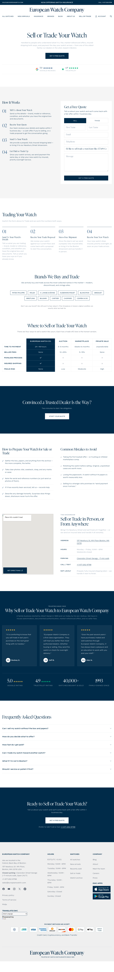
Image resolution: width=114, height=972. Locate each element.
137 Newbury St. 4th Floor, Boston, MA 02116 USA (13, 868)
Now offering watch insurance (57, 2)
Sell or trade (75, 873)
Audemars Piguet (67, 293)
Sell (75, 120)
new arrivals (24, 16)
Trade (97, 120)
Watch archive (76, 878)
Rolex (32, 293)
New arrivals (75, 864)
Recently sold (76, 869)
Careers (96, 873)
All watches (75, 860)
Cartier (55, 298)
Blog (95, 860)
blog (60, 16)
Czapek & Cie (82, 298)
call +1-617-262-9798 (105, 2)
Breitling (30, 298)
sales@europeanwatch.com (12, 2)
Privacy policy (8, 895)
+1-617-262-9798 (84, 565)
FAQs (4, 904)
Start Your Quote (57, 416)
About (95, 864)
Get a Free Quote (57, 56)
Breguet (98, 293)
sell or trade (85, 16)
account (102, 16)
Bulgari (43, 298)
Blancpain (84, 293)
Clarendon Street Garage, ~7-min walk (93, 558)
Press (95, 878)
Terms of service (9, 900)
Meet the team (99, 869)
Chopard (68, 298)
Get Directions (13, 570)
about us (71, 16)
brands (50, 16)
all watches (7, 16)
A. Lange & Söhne (47, 293)
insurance (38, 16)
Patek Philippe (18, 293)
